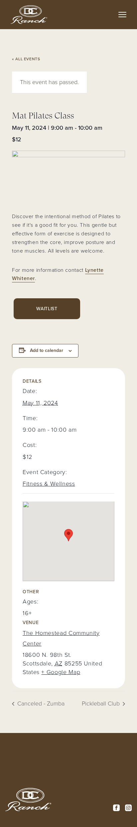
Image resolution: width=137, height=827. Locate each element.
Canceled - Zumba (40, 703)
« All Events (26, 59)
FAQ (67, 793)
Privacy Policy (71, 775)
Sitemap (72, 807)
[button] (122, 14)
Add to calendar (46, 350)
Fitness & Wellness (49, 483)
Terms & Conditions (75, 761)
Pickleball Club (101, 703)
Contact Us (76, 786)
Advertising (76, 800)
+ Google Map (60, 672)
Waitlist (46, 308)
